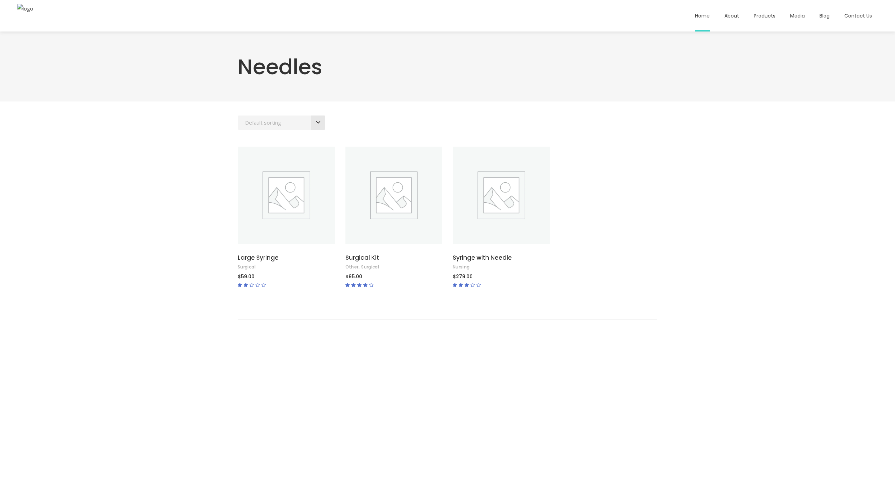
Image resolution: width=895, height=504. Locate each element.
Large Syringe (258, 257)
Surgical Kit (362, 257)
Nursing (461, 267)
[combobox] (281, 122)
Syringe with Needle (482, 257)
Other (352, 267)
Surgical (247, 267)
